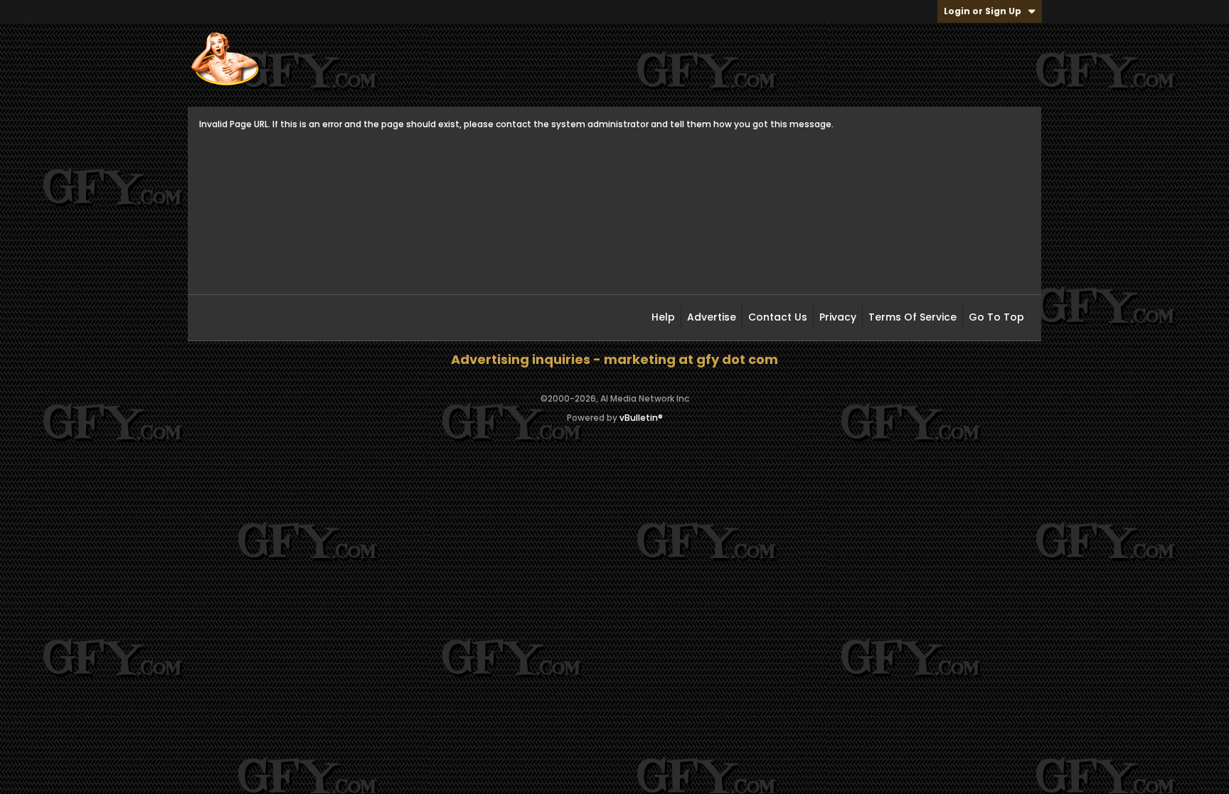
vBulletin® (641, 418)
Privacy (837, 317)
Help (663, 317)
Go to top (996, 317)
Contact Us (777, 317)
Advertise (711, 317)
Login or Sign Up (982, 11)
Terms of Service (912, 317)
